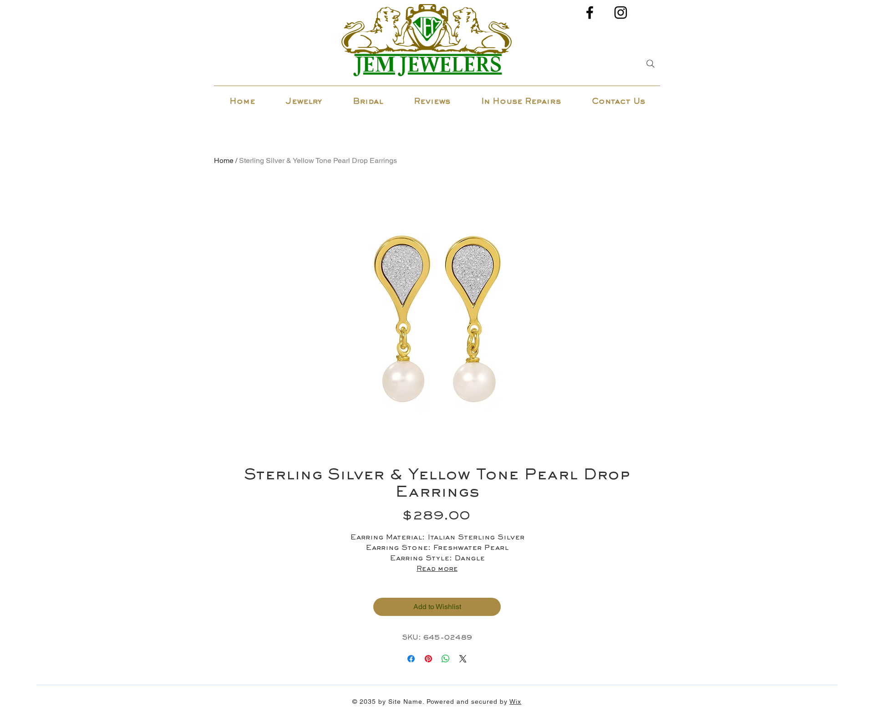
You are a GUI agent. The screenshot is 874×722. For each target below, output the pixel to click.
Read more (437, 569)
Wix (515, 701)
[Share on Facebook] (411, 658)
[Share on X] (462, 658)
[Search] (650, 63)
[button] (303, 98)
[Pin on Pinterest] (428, 658)
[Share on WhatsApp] (445, 658)
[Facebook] (589, 12)
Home (224, 160)
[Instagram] (620, 12)
